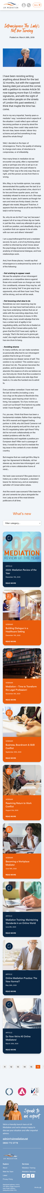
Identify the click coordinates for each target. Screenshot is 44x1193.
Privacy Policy (8, 1179)
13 (18, 1066)
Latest (5, 1175)
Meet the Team (8, 1171)
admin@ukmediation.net (15, 1138)
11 (4, 1066)
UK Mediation (11, 5)
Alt (40, 1187)
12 (11, 1066)
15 (31, 1066)
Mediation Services (29, 1171)
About (5, 1167)
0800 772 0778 (10, 1142)
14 (24, 1066)
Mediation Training (28, 1167)
